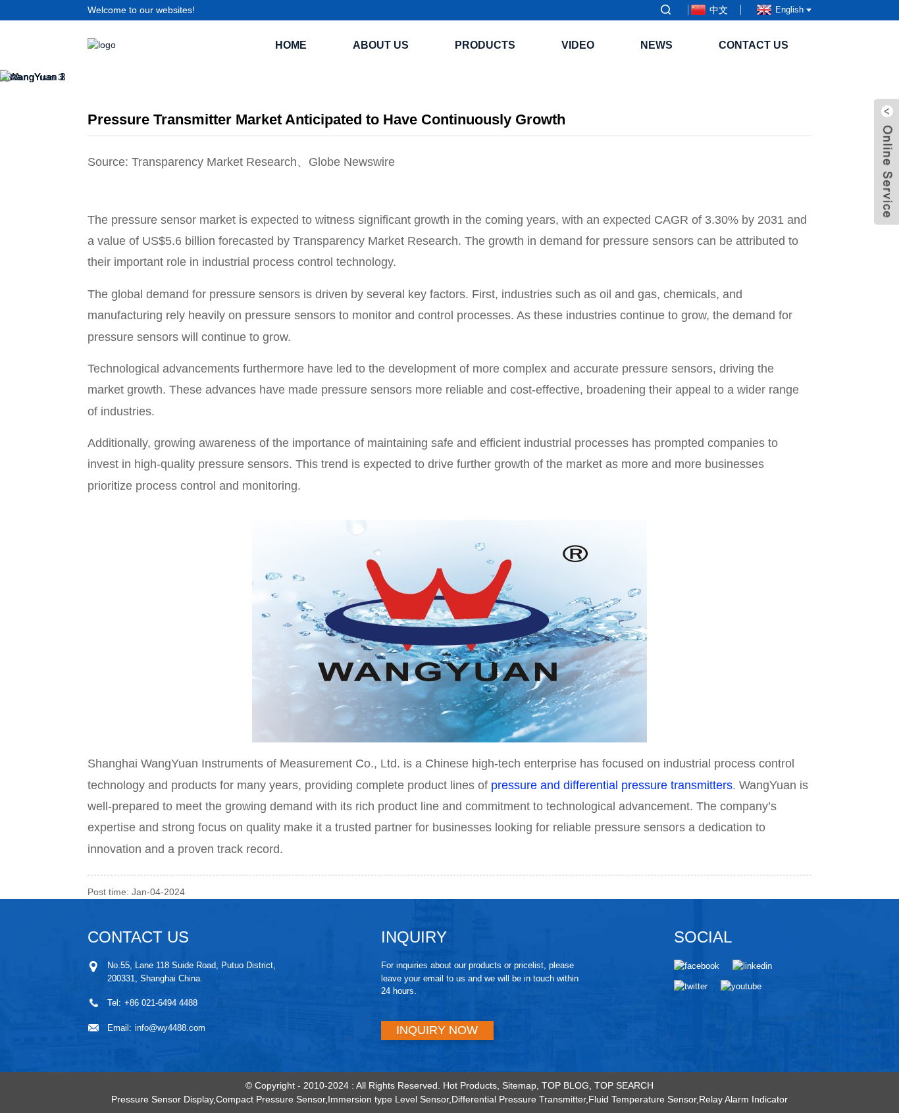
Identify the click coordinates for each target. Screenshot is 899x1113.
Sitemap (519, 1085)
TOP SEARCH (624, 1085)
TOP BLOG (565, 1085)
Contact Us (753, 45)
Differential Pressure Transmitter (518, 1099)
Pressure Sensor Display (162, 1099)
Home (291, 45)
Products (485, 45)
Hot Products (470, 1085)
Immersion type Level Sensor (388, 1099)
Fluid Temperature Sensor (642, 1099)
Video (577, 45)
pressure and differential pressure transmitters (611, 785)
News (656, 45)
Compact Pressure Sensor (270, 1099)
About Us (381, 45)
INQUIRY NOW (437, 1030)
